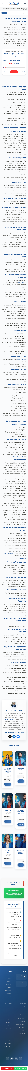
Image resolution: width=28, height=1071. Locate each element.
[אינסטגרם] (7, 1058)
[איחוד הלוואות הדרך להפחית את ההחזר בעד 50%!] (7, 758)
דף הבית (25, 8)
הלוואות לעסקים (8, 1028)
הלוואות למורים (22, 283)
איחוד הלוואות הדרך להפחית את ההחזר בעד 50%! (7, 770)
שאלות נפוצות (9, 981)
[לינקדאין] (16, 1058)
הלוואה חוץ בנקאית (7, 851)
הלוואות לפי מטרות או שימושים (21, 1007)
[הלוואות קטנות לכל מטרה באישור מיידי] (20, 841)
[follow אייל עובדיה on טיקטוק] (10, 736)
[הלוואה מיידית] (7, 800)
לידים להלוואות (8, 984)
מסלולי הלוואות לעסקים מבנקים (7, 1040)
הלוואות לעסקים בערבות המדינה (7, 1032)
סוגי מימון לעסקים (8, 1043)
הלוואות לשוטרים (21, 360)
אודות (10, 975)
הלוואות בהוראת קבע (7, 1019)
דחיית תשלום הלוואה (21, 769)
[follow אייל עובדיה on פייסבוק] (18, 736)
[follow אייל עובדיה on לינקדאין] (14, 736)
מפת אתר (9, 996)
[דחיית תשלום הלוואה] (20, 758)
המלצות (9, 978)
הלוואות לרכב (23, 1030)
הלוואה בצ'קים (8, 1022)
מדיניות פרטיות (8, 987)
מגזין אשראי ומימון (22, 1033)
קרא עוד (21, 781)
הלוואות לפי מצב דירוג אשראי (20, 1010)
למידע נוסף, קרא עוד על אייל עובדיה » (14, 732)
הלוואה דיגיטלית (8, 1012)
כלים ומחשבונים (22, 1036)
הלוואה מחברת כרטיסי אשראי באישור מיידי (20, 811)
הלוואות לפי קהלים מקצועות (20, 1024)
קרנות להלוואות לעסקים (7, 1035)
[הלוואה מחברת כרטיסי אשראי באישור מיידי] (20, 800)
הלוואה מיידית (7, 810)
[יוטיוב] (11, 1058)
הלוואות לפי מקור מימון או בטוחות (21, 1014)
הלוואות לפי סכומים (22, 1027)
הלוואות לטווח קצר (8, 553)
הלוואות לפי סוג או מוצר (19, 8)
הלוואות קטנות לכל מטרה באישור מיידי (20, 852)
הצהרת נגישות (8, 993)
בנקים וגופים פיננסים (22, 1021)
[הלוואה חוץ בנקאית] (7, 841)
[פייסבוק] (20, 1058)
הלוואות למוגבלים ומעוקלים (15, 456)
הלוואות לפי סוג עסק (8, 1046)
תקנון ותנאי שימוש (8, 990)
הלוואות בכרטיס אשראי (7, 1016)
